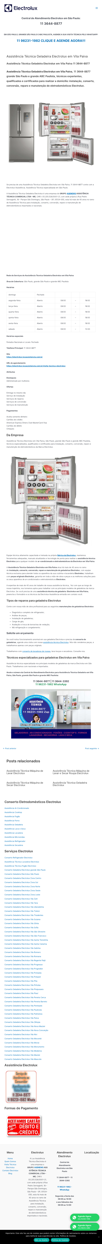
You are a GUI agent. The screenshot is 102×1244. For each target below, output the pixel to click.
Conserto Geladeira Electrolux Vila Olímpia (22, 1022)
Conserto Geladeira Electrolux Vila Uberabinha (24, 907)
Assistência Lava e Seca (15, 829)
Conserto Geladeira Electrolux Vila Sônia (22, 923)
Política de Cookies (60, 1240)
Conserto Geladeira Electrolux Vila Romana (23, 956)
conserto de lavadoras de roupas (36, 651)
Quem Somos (10, 1161)
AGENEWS (71, 193)
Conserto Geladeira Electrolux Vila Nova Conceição (26, 1030)
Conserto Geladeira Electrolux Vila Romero (23, 952)
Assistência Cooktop (13, 812)
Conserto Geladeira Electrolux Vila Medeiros (23, 1051)
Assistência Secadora (14, 845)
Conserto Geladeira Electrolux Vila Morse (22, 1043)
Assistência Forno (12, 821)
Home (10, 1158)
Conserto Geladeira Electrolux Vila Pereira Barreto (26, 1001)
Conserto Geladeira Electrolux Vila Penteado (23, 1006)
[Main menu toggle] (96, 8)
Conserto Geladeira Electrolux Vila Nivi (21, 1034)
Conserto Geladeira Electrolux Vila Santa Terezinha (26, 940)
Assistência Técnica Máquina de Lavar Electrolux (25, 772)
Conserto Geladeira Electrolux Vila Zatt (21, 899)
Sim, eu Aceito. (41, 1240)
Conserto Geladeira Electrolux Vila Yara (21, 903)
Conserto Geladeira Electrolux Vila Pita (21, 981)
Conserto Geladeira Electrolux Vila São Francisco (25, 936)
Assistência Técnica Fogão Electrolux (20, 866)
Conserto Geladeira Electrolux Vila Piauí (21, 993)
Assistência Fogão (12, 816)
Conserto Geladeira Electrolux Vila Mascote (23, 1059)
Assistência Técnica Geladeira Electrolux (70, 784)
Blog (10, 1173)
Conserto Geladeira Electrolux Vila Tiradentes (24, 915)
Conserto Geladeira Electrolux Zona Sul (21, 882)
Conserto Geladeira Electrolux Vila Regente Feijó (25, 960)
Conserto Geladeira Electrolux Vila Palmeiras (23, 1014)
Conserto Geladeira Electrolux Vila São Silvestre (25, 932)
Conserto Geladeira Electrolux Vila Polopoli (23, 977)
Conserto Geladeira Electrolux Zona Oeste (22, 890)
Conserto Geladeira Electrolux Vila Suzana (22, 919)
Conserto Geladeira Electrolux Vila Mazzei (22, 1055)
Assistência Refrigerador (15, 841)
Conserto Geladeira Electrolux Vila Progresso (24, 964)
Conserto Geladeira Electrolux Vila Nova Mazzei (25, 1026)
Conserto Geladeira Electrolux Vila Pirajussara (24, 989)
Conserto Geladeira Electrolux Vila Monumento (24, 1047)
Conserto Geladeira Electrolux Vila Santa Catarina (26, 944)
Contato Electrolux (10, 1170)
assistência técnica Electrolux (56, 642)
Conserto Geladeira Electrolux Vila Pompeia (23, 973)
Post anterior (9, 749)
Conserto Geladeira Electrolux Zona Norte (22, 886)
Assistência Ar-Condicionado (17, 808)
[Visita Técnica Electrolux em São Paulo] (51, 714)
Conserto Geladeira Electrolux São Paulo (22, 874)
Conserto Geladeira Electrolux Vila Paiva (22, 1018)
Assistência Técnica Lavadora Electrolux (22, 862)
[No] (98, 1237)
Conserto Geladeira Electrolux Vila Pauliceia (23, 1010)
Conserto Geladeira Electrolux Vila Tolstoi (22, 911)
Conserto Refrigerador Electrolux (18, 858)
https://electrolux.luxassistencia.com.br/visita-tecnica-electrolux (36, 366)
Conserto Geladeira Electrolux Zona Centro (23, 878)
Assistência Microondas (15, 837)
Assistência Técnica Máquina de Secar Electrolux (25, 784)
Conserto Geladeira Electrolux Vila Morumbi (23, 1039)
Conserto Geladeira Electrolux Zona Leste (22, 895)
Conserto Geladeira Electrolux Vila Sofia (21, 927)
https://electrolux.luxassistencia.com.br (25, 357)
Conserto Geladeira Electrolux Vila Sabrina (23, 948)
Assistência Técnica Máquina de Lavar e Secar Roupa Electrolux (71, 772)
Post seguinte (92, 749)
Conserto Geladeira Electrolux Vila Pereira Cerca (25, 997)
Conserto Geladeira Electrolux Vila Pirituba (23, 985)
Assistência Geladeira (14, 825)
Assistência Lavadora (14, 833)
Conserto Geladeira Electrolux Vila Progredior (24, 969)
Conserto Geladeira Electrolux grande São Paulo (25, 870)
